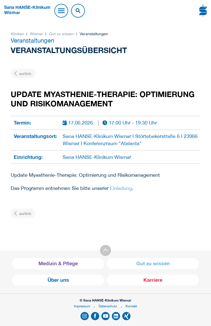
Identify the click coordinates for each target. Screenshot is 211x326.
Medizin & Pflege (58, 263)
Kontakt (131, 306)
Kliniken (18, 34)
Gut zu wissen (61, 34)
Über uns (58, 280)
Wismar (36, 34)
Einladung (121, 188)
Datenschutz (108, 306)
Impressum (82, 306)
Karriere (152, 280)
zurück (24, 73)
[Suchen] (78, 11)
